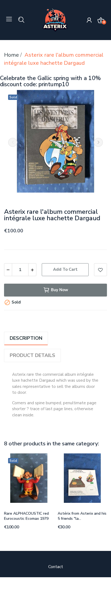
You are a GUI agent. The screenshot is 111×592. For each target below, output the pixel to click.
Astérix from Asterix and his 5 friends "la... (82, 516)
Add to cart (65, 269)
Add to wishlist (100, 269)
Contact (55, 567)
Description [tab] (26, 338)
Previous (12, 142)
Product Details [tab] (32, 355)
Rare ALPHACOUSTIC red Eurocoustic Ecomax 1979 (26, 516)
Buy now (59, 290)
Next (98, 142)
